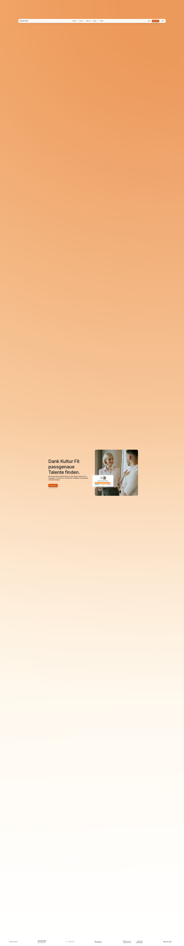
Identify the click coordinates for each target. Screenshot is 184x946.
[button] (74, 21)
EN (163, 20)
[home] (23, 21)
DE (161, 20)
